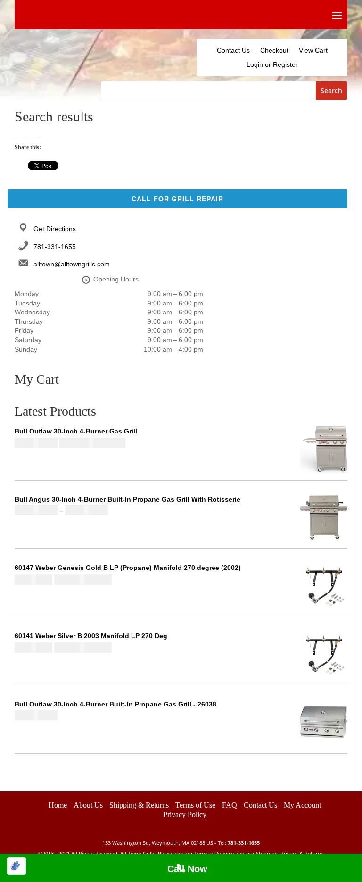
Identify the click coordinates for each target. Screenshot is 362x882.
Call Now (187, 869)
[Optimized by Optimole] (16, 866)
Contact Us (233, 50)
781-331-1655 (54, 246)
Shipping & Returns (139, 818)
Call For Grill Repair (177, 198)
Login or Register (272, 64)
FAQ (229, 818)
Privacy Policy (184, 827)
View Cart (313, 50)
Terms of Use (195, 818)
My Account (302, 818)
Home (58, 818)
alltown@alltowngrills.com (71, 264)
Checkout (274, 50)
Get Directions (54, 229)
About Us (88, 818)
